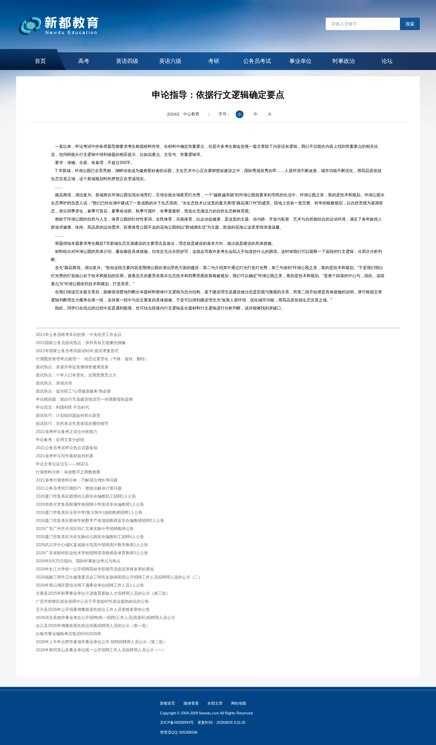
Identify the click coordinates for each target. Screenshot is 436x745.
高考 (83, 61)
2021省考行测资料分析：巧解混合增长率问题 (77, 480)
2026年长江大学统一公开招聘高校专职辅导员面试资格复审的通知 (95, 569)
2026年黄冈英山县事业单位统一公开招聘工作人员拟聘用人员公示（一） (101, 650)
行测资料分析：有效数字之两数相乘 (68, 472)
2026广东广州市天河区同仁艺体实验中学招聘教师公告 (85, 528)
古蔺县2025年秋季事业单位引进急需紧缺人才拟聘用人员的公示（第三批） (103, 593)
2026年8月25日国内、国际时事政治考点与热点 (78, 561)
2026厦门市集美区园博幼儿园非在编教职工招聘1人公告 (86, 496)
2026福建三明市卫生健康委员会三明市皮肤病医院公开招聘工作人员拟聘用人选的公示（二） (119, 577)
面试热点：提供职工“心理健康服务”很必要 (73, 391)
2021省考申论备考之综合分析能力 (66, 431)
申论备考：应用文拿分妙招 (60, 440)
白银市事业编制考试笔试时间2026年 (68, 634)
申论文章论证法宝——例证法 (62, 464)
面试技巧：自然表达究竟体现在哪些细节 (72, 423)
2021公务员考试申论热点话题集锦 (66, 448)
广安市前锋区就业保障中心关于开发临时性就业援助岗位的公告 (92, 601)
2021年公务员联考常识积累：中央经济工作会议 (79, 334)
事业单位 (300, 61)
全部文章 (215, 703)
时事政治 (344, 61)
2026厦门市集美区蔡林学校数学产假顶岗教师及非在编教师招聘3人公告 (100, 520)
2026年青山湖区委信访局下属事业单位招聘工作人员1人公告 (90, 585)
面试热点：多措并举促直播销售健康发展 (72, 367)
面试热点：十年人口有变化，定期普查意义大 (76, 375)
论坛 (387, 61)
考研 (213, 61)
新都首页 (167, 703)
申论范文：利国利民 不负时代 (62, 407)
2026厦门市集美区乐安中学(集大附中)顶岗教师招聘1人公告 (89, 512)
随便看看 (191, 703)
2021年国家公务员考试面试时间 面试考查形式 (77, 351)
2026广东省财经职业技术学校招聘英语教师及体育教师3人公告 (92, 553)
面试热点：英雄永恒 (54, 383)
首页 (40, 61)
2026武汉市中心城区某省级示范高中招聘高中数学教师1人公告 (92, 545)
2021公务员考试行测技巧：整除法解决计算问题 (79, 488)
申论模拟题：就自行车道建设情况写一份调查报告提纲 (84, 399)
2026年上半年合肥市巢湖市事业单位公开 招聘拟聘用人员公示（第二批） (101, 642)
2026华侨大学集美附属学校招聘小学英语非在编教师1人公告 (90, 504)
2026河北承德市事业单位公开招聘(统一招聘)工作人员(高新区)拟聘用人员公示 (105, 617)
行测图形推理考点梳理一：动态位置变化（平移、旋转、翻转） (92, 359)
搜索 (410, 24)
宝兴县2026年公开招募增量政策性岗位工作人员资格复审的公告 (93, 609)
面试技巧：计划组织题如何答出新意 (68, 415)
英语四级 (127, 61)
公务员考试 (257, 61)
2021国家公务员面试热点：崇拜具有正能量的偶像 (81, 343)
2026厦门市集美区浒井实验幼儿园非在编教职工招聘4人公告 (90, 537)
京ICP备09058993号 (177, 722)
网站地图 (238, 703)
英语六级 (170, 61)
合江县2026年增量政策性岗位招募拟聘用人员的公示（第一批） (93, 625)
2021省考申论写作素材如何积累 (64, 456)
